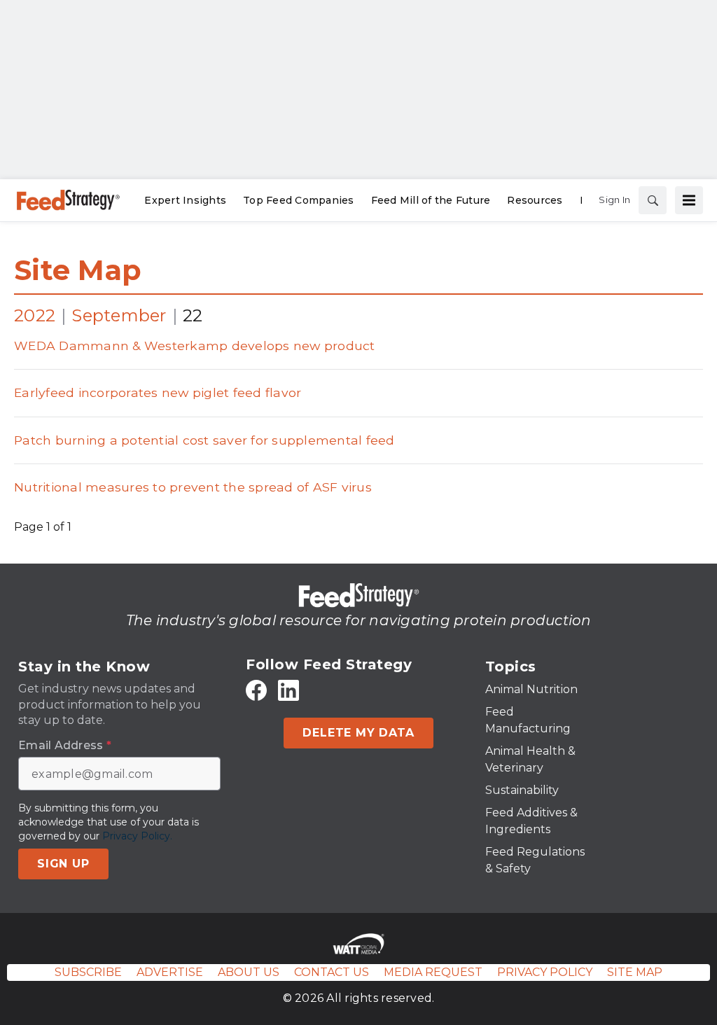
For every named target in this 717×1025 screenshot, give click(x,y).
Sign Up (63, 863)
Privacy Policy (544, 972)
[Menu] (689, 200)
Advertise (170, 972)
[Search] (653, 200)
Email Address (64, 745)
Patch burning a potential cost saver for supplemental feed (204, 440)
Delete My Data (358, 732)
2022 (34, 315)
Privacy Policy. (137, 836)
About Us (248, 972)
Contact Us (331, 972)
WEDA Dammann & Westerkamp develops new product (194, 345)
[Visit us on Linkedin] (288, 691)
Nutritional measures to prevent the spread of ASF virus (193, 487)
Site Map (77, 270)
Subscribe (88, 972)
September (118, 315)
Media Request (433, 972)
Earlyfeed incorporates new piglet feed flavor (157, 392)
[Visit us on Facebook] (256, 691)
